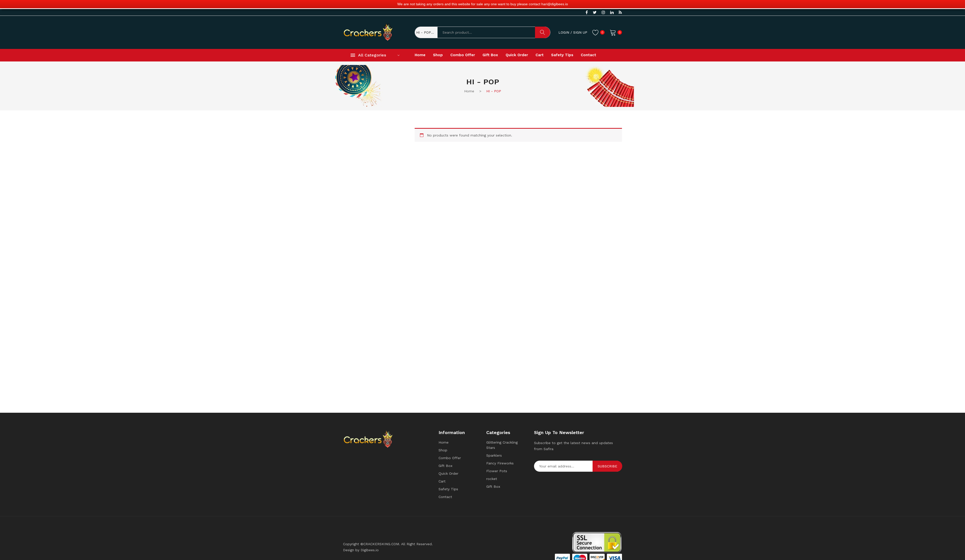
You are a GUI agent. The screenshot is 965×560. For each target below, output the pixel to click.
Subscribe (607, 466)
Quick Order (448, 473)
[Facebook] (587, 13)
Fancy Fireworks (500, 463)
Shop (443, 450)
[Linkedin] (612, 13)
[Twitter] (595, 13)
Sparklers (494, 455)
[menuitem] (420, 55)
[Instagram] (603, 13)
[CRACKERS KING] (368, 32)
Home (444, 442)
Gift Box (445, 466)
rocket (491, 479)
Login (563, 32)
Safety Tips (448, 489)
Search (542, 32)
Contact (445, 497)
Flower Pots (496, 471)
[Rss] (620, 13)
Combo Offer (450, 458)
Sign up (580, 32)
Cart (442, 481)
